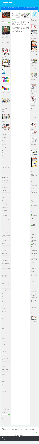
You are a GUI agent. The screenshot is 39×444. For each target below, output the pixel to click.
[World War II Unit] (34, 193)
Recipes (3, 328)
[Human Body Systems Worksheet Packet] (34, 281)
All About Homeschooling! (4, 160)
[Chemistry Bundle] (33, 105)
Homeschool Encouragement (5, 260)
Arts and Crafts (3, 164)
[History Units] (6, 102)
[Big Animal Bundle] (34, 75)
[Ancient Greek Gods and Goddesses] (34, 171)
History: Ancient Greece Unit (5, 216)
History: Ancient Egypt (4, 215)
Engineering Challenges (4, 181)
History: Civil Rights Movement (5, 221)
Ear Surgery (3, 174)
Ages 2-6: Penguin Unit (4, 147)
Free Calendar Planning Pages (5, 190)
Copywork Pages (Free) (4, 170)
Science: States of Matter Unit (5, 370)
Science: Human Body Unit (4, 355)
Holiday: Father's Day (4, 243)
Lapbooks (3, 293)
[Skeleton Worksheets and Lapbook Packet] (34, 291)
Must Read (14, 19)
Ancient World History (4, 161)
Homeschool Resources (14, 7)
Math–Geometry (3, 305)
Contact (18, 435)
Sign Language (3, 381)
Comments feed (3, 421)
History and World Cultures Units (5, 204)
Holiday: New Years (4, 250)
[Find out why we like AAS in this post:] (34, 216)
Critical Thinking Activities (4, 171)
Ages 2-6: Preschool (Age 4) (5, 150)
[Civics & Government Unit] (34, 127)
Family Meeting (3, 184)
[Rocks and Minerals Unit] (34, 269)
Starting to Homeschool (4, 385)
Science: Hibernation (4, 354)
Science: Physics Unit (4, 363)
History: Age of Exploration (5, 207)
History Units (23, 7)
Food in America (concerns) (5, 187)
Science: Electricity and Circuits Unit (5, 348)
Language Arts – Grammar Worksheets (6, 285)
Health (2, 200)
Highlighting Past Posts (4, 203)
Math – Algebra (3, 296)
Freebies (22, 19)
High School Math (4, 201)
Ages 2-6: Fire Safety (4, 144)
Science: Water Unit (4, 377)
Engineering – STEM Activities (5, 180)
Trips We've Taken (4, 391)
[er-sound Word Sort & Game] (33, 211)
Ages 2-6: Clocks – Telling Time (5, 140)
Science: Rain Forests (4, 366)
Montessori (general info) (4, 315)
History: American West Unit (5, 211)
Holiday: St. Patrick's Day (4, 253)
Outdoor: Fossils (3, 324)
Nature (3, 321)
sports (2, 384)
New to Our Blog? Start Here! (7, 7)
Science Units (19, 7)
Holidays (3, 257)
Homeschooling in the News (5, 277)
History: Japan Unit (4, 228)
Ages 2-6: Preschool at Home (5, 153)
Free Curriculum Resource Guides (5, 191)
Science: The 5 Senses (4, 374)
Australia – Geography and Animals (5, 167)
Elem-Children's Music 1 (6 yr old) (5, 177)
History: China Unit (4, 218)
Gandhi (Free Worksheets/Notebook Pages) (15, 22)
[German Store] (34, 306)
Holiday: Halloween (4, 244)
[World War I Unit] (34, 186)
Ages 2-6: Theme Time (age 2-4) (5, 157)
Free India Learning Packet (25, 22)
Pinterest (3, 325)
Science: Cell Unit (4, 341)
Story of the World (4, 387)
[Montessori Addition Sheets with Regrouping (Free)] (34, 241)
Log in (2, 418)
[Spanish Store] (34, 295)
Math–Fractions (3, 304)
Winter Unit (3, 399)
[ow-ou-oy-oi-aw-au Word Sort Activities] (34, 201)
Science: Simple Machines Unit (5, 369)
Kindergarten (3, 280)
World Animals (3, 402)
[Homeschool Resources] (34, 259)
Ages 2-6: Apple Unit (4, 137)
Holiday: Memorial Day (4, 247)
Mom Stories (3, 314)
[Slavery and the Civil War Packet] (34, 181)
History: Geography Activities (5, 223)
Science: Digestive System (4, 344)
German (3, 197)
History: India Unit (14, 18)
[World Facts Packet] (34, 140)
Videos (2, 395)
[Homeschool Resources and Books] (4, 408)
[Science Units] (6, 118)
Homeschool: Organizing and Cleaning (6, 268)
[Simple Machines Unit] (33, 274)
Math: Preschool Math (4, 312)
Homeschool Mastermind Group (5, 263)
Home (24, 435)
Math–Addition (3, 301)
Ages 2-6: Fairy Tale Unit (4, 141)
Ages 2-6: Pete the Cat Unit (4, 148)
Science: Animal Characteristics (5, 335)
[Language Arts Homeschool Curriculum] (34, 220)
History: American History (4, 210)
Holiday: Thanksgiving (4, 254)
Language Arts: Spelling (4, 290)
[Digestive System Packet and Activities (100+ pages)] (34, 102)
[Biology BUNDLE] (34, 62)
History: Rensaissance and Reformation (6, 232)
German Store (33, 7)
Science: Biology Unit (4, 338)
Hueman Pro (8, 439)
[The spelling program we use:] (34, 206)
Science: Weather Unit (4, 378)
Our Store (2, 7)
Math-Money (3, 308)
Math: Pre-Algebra (4, 311)
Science (3, 331)
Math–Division (3, 302)
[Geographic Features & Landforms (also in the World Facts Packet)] (34, 155)
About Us (15, 435)
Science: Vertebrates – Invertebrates (5, 375)
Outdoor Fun (3, 322)
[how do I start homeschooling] (6, 90)
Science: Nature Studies (4, 360)
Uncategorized (3, 394)
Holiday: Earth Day (4, 240)
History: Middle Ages (4, 229)
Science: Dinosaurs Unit (4, 345)
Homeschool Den (7, 2)
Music (2, 318)
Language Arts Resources (28, 7)
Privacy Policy (21, 435)
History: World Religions (4, 237)
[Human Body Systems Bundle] (34, 87)
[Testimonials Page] (6, 82)
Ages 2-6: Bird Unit (4, 138)
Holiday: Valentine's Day (4, 256)
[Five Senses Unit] (33, 286)
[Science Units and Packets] (6, 109)
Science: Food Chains (4, 351)
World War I (3, 403)
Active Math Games (4, 134)
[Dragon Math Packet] (33, 244)
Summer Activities (4, 388)
